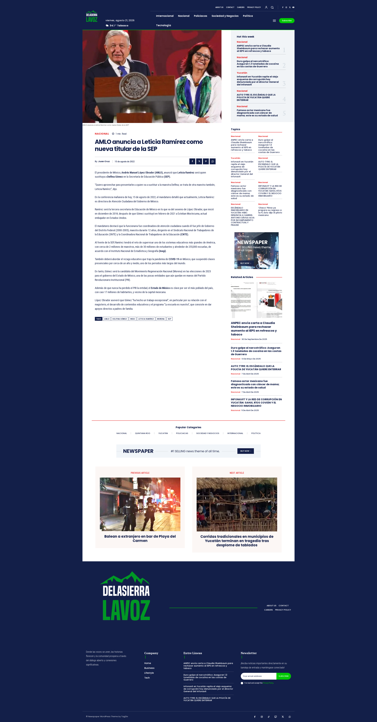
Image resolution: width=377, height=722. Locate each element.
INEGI (132, 319)
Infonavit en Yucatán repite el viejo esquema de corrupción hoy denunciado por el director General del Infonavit (258, 80)
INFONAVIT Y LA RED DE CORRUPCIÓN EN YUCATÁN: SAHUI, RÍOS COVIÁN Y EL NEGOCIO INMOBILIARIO (270, 191)
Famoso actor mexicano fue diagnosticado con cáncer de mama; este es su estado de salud (257, 113)
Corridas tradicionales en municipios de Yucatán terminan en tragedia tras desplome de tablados (236, 541)
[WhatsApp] (213, 161)
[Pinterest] (206, 161)
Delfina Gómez (120, 319)
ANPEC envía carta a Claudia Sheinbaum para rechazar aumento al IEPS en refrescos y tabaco (258, 48)
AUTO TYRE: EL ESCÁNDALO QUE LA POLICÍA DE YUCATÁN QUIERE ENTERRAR (256, 97)
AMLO (106, 319)
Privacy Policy (268, 683)
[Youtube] (293, 7)
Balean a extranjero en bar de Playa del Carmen (140, 538)
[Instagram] (286, 7)
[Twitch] (276, 717)
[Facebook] (283, 7)
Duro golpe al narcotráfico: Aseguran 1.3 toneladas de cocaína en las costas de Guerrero (258, 64)
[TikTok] (269, 717)
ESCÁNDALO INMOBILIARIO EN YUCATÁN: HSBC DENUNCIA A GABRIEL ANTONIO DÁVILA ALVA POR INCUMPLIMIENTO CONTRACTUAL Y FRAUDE (242, 216)
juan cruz (104, 161)
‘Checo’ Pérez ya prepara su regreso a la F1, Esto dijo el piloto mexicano (270, 211)
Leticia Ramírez (146, 319)
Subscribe (284, 676)
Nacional (102, 134)
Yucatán (242, 73)
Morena (161, 319)
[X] (290, 7)
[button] (272, 7)
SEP (169, 319)
